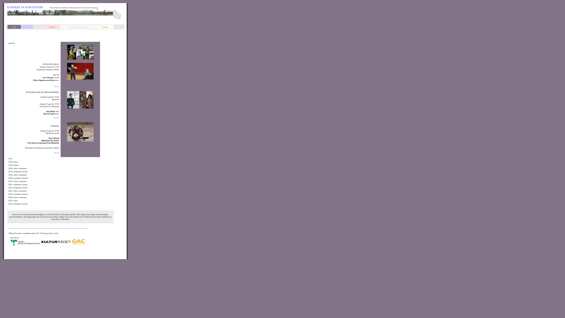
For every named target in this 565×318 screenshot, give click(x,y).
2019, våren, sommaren (17, 168)
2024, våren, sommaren (17, 197)
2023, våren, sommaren (17, 191)
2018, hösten (13, 165)
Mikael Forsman (15, 233)
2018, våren (13, 162)
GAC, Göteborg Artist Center (46, 233)
